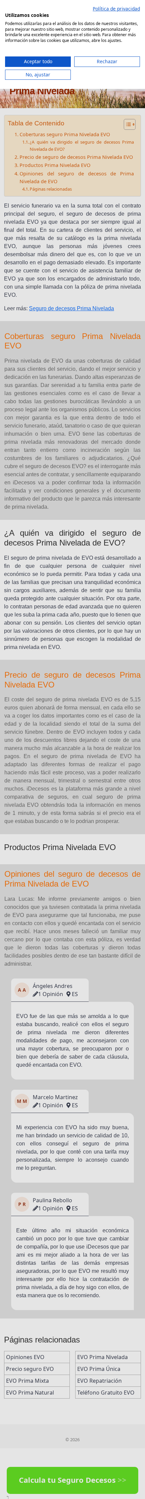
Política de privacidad (116, 8)
